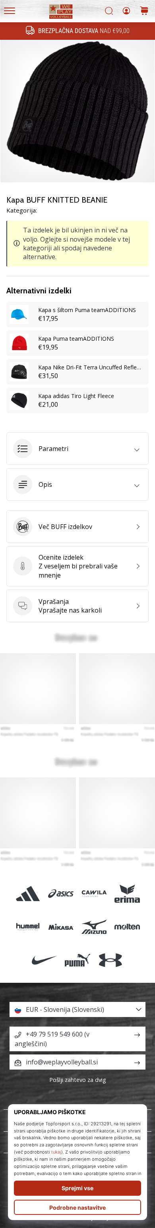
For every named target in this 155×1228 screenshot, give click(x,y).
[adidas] (28, 893)
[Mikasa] (61, 926)
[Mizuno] (94, 926)
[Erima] (126, 893)
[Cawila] (94, 893)
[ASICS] (61, 893)
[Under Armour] (110, 959)
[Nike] (44, 959)
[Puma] (77, 959)
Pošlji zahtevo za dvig (77, 1080)
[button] (77, 449)
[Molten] (126, 926)
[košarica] (144, 11)
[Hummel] (28, 926)
